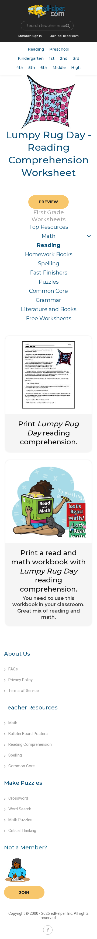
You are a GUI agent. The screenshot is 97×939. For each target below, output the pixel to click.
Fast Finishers (48, 272)
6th (43, 67)
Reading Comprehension (30, 744)
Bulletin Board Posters (28, 733)
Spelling (48, 263)
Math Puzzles (20, 819)
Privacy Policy (20, 679)
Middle (59, 67)
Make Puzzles (23, 783)
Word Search (19, 809)
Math (48, 236)
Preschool (59, 49)
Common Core (48, 291)
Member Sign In (30, 36)
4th (19, 67)
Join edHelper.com (64, 36)
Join (24, 892)
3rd (76, 58)
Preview (48, 201)
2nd (63, 58)
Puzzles (49, 282)
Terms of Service (23, 690)
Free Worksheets (48, 318)
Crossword (18, 798)
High (76, 67)
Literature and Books (49, 309)
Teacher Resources (31, 707)
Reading (36, 49)
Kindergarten (31, 58)
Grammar (48, 300)
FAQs (13, 669)
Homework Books (48, 254)
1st (51, 58)
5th (32, 67)
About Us (17, 653)
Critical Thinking (22, 830)
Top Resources (48, 227)
